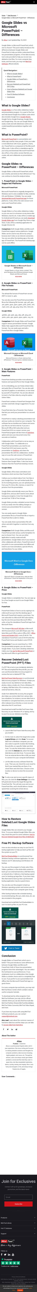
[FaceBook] (1, 1255)
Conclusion (11, 97)
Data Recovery (12, 15)
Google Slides (6, 110)
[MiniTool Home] (6, 2)
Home (3, 15)
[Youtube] (13, 1255)
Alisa (5, 40)
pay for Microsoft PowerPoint (23, 651)
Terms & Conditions (20, 1276)
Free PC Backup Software (15, 94)
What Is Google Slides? (15, 74)
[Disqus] (18, 1099)
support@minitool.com (9, 1016)
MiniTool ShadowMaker (10, 856)
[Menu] (34, 2)
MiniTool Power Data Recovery (12, 678)
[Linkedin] (9, 1255)
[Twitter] (5, 1255)
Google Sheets (25, 117)
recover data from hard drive (13, 1025)
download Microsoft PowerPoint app (14, 198)
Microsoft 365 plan (18, 628)
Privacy (13, 1276)
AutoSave (30, 432)
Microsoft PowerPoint (9, 139)
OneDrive (16, 450)
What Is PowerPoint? (14, 76)
